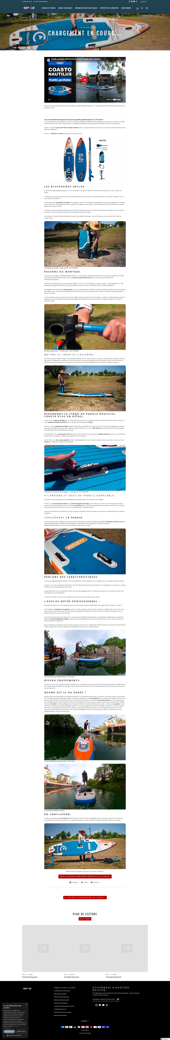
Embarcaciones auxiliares (86, 8)
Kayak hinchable (65, 8)
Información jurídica (60, 994)
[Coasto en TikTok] (107, 1005)
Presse (76, 27)
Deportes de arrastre (109, 8)
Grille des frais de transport (62, 1012)
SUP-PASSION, (110, 106)
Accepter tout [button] (9, 1031)
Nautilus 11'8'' (91, 106)
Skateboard (126, 8)
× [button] (26, 1004)
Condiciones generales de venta (64, 1006)
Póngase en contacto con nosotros (65, 988)
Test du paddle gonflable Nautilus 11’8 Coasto (85, 876)
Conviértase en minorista (62, 991)
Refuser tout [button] (21, 1031)
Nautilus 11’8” (66, 818)
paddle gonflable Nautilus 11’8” (53, 525)
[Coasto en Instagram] (96, 1005)
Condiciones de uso (60, 1009)
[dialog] (15, 1020)
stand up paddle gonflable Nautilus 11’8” (58, 581)
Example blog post (29, 977)
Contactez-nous (27, 1)
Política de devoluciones (61, 997)
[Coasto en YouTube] (103, 1005)
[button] (165, 1039)
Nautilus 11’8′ (93, 120)
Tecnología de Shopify (85, 1033)
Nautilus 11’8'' (75, 276)
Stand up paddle (49, 8)
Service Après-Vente (60, 1015)
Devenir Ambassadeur (41, 1)
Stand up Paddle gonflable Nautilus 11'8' (58, 190)
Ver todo (85, 919)
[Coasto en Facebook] (100, 1005)
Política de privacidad (60, 1003)
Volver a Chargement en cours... (86, 898)
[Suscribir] (118, 999)
